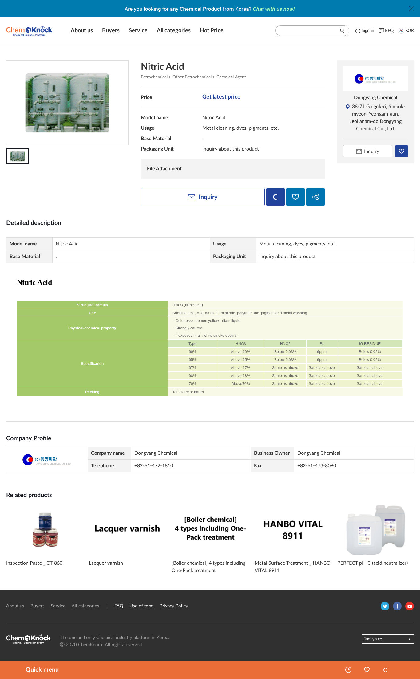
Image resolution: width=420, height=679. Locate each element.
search (342, 31)
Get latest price (221, 97)
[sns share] (315, 197)
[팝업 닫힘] (411, 8)
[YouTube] (409, 606)
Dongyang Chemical (375, 97)
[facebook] (397, 606)
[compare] (275, 197)
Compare (385, 670)
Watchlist (367, 670)
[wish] (295, 197)
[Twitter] (385, 606)
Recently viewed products (348, 670)
